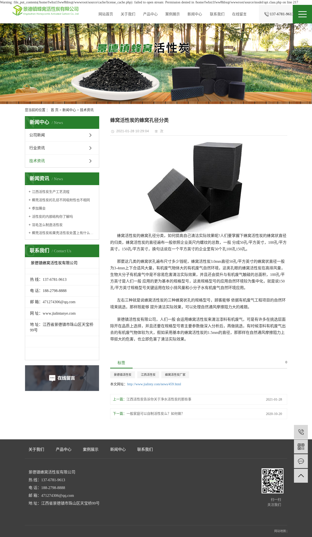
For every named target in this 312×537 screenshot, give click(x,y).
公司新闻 (37, 135)
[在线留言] (301, 461)
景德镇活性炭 (122, 375)
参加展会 (39, 208)
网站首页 (105, 14)
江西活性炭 (148, 375)
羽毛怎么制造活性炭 (47, 225)
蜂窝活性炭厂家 (175, 375)
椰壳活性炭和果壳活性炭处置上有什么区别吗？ (64, 233)
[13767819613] (301, 432)
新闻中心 (194, 14)
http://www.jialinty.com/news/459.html (154, 384)
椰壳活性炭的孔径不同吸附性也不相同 (61, 200)
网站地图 (280, 531)
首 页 (54, 110)
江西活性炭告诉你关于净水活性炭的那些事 (159, 399)
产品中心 (150, 14)
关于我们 (128, 14)
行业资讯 (37, 148)
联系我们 (217, 14)
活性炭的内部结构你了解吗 (52, 216)
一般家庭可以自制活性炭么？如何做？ (156, 413)
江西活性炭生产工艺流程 (50, 192)
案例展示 (172, 14)
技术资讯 (87, 110)
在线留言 (239, 14)
